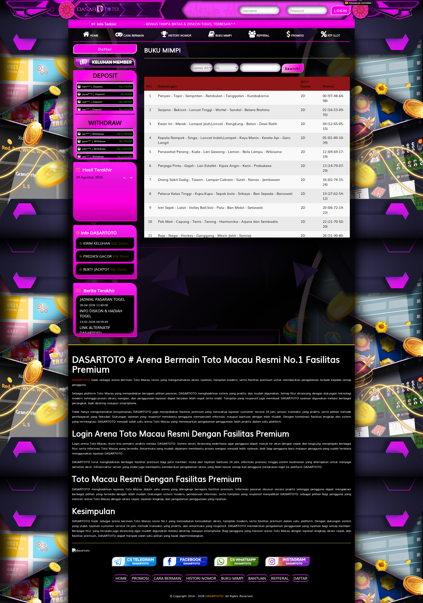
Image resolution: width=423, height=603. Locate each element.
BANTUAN (257, 578)
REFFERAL (280, 578)
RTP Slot (333, 35)
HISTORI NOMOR (201, 578)
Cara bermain (133, 35)
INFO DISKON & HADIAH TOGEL (101, 313)
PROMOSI (140, 578)
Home (93, 35)
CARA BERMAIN (167, 578)
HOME (121, 578)
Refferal (262, 35)
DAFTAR (300, 578)
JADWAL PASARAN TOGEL (102, 299)
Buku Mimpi (223, 35)
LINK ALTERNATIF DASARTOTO (95, 330)
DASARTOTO (81, 379)
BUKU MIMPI (232, 578)
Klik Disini (119, 243)
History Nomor (179, 35)
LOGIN (340, 10)
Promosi (297, 35)
